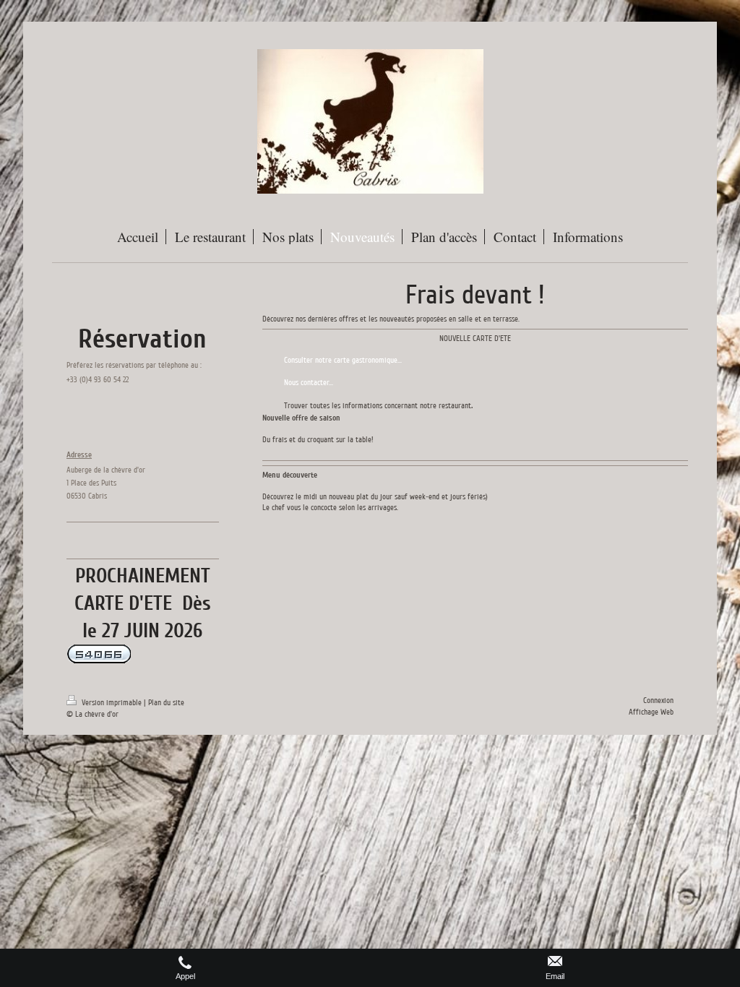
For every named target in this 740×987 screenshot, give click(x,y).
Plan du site (166, 702)
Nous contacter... (309, 382)
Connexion (658, 700)
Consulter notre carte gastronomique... (343, 360)
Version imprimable (111, 702)
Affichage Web (651, 712)
